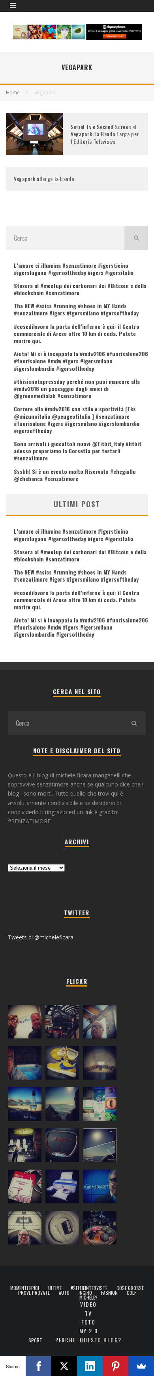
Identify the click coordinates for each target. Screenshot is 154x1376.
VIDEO (88, 1304)
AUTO (64, 1292)
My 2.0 (88, 1330)
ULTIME (55, 1288)
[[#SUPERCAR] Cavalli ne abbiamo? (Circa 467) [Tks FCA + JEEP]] (62, 1147)
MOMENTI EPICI (24, 1288)
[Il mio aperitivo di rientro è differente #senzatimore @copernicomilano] (24, 1064)
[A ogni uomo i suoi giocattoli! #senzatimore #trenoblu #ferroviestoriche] (62, 1023)
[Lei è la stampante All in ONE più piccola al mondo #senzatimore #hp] (62, 1188)
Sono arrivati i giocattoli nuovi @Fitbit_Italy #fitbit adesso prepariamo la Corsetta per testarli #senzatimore (77, 450)
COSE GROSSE (130, 1288)
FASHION (109, 1292)
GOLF (131, 1292)
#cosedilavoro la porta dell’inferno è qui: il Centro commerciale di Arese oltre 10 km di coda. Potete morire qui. (76, 333)
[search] (136, 238)
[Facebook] (38, 1366)
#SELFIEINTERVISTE (89, 1288)
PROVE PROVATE (34, 1292)
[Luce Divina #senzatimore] (99, 1064)
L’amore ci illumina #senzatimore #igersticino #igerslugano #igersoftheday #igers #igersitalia (73, 269)
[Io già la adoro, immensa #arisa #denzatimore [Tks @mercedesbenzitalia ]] (24, 1147)
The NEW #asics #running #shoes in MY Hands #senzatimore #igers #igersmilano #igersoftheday (76, 309)
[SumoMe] (141, 1366)
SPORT (35, 1340)
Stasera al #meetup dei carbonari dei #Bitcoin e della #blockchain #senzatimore (80, 289)
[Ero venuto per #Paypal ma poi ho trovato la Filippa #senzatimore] (24, 1023)
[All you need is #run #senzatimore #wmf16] (99, 1147)
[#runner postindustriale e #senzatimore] (99, 1023)
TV (88, 1313)
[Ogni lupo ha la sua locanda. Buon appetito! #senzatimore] (24, 1229)
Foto (88, 1322)
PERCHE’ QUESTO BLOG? (88, 1340)
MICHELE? (88, 1297)
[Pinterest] (115, 1366)
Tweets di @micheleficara (40, 937)
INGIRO (85, 1292)
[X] (64, 1366)
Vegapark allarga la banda (44, 178)
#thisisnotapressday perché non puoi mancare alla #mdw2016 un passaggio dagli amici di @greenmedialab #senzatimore (77, 388)
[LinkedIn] (90, 1366)
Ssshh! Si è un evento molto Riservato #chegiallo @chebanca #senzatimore (75, 475)
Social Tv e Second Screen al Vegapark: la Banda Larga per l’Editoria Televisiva (105, 133)
